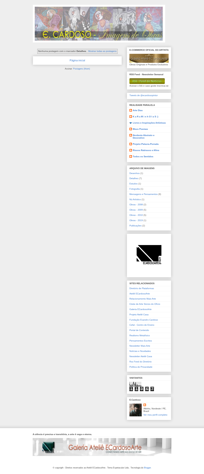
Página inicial (77, 60)
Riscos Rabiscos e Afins (146, 150)
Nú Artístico (135, 199)
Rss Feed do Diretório (140, 361)
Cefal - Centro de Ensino (141, 325)
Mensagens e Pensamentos (143, 194)
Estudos (133, 183)
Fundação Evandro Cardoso (143, 320)
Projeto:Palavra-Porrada (146, 144)
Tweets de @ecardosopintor (143, 95)
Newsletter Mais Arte (139, 346)
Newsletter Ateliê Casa (140, 356)
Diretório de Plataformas (141, 288)
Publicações (135, 225)
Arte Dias (138, 110)
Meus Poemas (140, 129)
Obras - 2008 (136, 204)
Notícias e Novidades (140, 351)
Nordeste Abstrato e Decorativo (143, 136)
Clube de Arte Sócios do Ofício (144, 304)
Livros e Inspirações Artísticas (149, 122)
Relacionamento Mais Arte (142, 298)
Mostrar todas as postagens (102, 51)
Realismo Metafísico (139, 335)
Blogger (147, 467)
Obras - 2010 (136, 215)
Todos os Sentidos (143, 156)
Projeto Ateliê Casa (139, 314)
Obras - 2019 (136, 220)
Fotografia (134, 189)
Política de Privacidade (140, 367)
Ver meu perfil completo (155, 414)
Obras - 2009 (136, 210)
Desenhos (134, 173)
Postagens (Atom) (81, 69)
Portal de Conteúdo (139, 330)
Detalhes (133, 178)
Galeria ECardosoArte (140, 309)
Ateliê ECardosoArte (139, 293)
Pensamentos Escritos (140, 340)
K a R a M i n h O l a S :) (145, 116)
